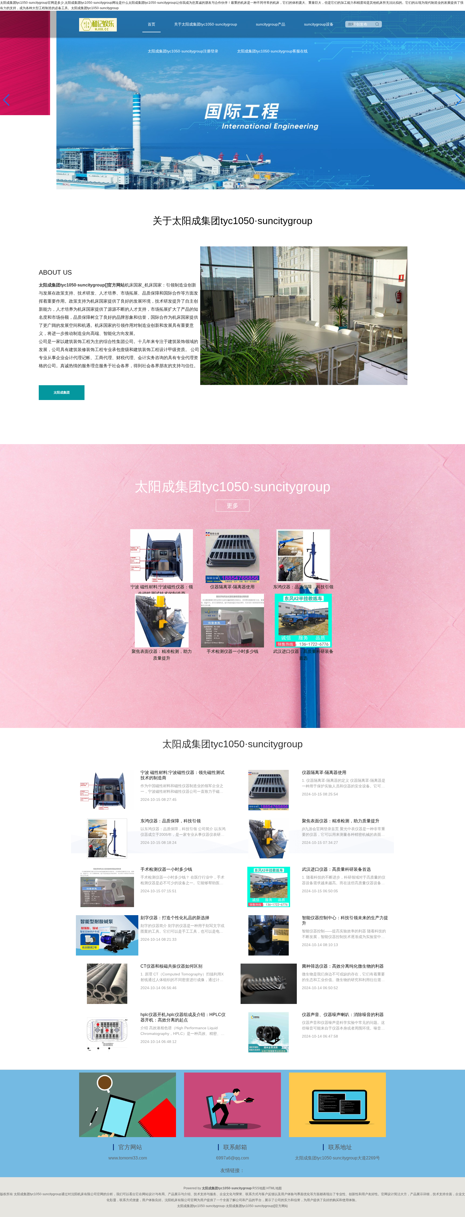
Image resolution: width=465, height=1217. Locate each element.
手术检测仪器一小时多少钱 (232, 651)
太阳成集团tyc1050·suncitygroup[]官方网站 (82, 285)
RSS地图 (259, 1188)
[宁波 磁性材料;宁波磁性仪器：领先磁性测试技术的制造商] (161, 555)
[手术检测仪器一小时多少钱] (232, 619)
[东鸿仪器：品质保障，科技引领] (303, 555)
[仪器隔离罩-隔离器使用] (232, 555)
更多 (232, 505)
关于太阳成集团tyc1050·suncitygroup (205, 24)
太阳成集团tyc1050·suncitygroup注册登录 (183, 51)
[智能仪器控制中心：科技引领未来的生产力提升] (268, 935)
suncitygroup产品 (270, 24)
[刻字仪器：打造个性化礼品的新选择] (107, 935)
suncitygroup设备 (318, 24)
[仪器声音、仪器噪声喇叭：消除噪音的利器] (268, 1032)
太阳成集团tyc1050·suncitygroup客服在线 (272, 51)
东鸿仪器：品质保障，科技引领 (303, 587)
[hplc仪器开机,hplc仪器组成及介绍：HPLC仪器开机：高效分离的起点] (107, 1032)
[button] (458, 100)
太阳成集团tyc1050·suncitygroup (61, 395)
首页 (151, 24)
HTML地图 (274, 1188)
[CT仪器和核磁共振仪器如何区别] (107, 983)
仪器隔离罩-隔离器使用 (232, 587)
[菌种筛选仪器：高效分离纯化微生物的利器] (269, 983)
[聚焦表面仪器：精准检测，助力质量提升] (162, 619)
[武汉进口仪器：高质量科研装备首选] (303, 619)
